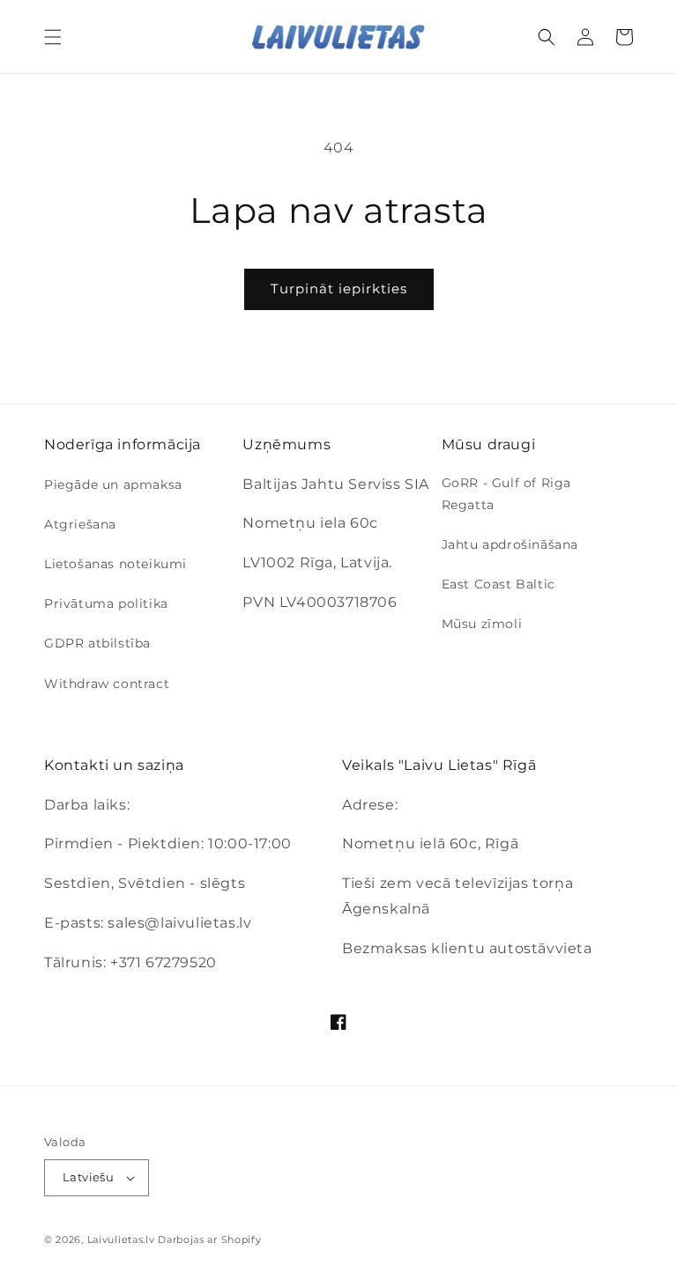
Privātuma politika (106, 603)
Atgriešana (80, 524)
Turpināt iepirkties (339, 288)
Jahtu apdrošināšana (510, 544)
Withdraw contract (106, 684)
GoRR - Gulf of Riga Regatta (506, 494)
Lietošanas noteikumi (115, 564)
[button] (52, 37)
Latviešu (88, 1177)
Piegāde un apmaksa (113, 484)
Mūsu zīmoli (482, 624)
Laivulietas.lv (121, 1239)
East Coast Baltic (498, 584)
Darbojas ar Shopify (209, 1239)
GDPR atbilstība (97, 643)
